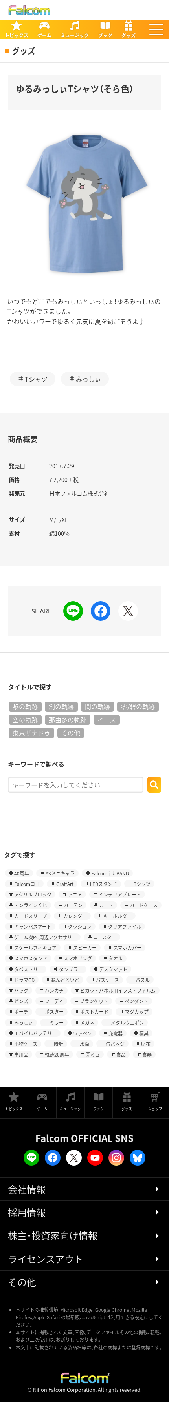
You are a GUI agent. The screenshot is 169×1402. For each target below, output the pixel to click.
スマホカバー (127, 947)
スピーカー (85, 947)
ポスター (54, 1011)
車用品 (21, 1054)
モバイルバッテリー (35, 1033)
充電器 (115, 1033)
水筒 (84, 1043)
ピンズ (21, 1001)
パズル (143, 979)
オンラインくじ (30, 905)
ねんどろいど (65, 979)
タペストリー (28, 969)
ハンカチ (54, 990)
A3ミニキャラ (60, 873)
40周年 (21, 873)
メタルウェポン (127, 1022)
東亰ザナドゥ (31, 732)
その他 (70, 732)
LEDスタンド (103, 883)
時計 (58, 1043)
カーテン (73, 905)
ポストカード (94, 1011)
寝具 (144, 1033)
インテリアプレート (120, 894)
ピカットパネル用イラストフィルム (118, 990)
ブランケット (94, 1001)
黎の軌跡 (25, 706)
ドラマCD (24, 979)
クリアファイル (124, 926)
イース (106, 719)
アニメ (75, 894)
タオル (115, 958)
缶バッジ (115, 1043)
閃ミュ (93, 1054)
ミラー (57, 1022)
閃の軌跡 (97, 706)
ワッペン (82, 1033)
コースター (104, 937)
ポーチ (21, 1011)
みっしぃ (88, 379)
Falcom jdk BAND (110, 873)
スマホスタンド (30, 958)
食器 (147, 1054)
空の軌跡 (25, 719)
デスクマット (113, 969)
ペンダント (136, 1001)
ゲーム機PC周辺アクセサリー (45, 937)
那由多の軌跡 (67, 719)
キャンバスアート (32, 926)
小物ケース (25, 1043)
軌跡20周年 (57, 1054)
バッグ (21, 990)
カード (106, 905)
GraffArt (64, 883)
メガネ (87, 1022)
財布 (146, 1043)
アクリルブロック (32, 894)
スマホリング (78, 958)
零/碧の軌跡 (138, 706)
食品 (121, 1054)
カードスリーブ (30, 916)
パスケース (107, 979)
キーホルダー (117, 916)
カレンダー (75, 916)
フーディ (54, 1001)
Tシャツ (36, 379)
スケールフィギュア (35, 947)
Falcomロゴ (27, 883)
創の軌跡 (61, 706)
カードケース (144, 905)
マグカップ (137, 1011)
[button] (156, 29)
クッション (80, 926)
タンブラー (71, 969)
